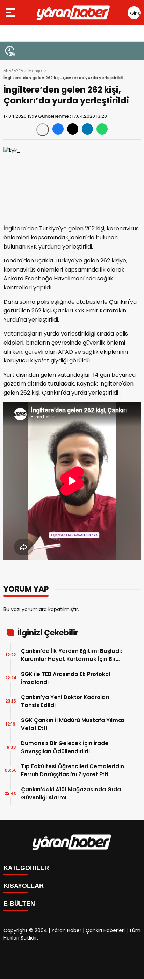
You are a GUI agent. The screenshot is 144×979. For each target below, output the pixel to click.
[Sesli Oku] (42, 129)
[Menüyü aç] (11, 13)
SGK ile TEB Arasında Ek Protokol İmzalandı (65, 678)
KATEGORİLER (26, 867)
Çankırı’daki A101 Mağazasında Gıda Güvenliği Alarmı (71, 793)
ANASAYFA (13, 70)
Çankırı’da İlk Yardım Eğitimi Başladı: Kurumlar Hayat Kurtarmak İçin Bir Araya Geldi (71, 655)
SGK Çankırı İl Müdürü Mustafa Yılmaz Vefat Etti (73, 724)
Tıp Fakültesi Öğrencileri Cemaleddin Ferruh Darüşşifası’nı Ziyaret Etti (72, 770)
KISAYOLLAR (23, 885)
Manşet (35, 70)
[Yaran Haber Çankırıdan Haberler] (73, 12)
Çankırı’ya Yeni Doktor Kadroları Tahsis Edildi (65, 701)
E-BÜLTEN (19, 903)
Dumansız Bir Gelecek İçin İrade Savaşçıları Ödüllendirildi (64, 747)
